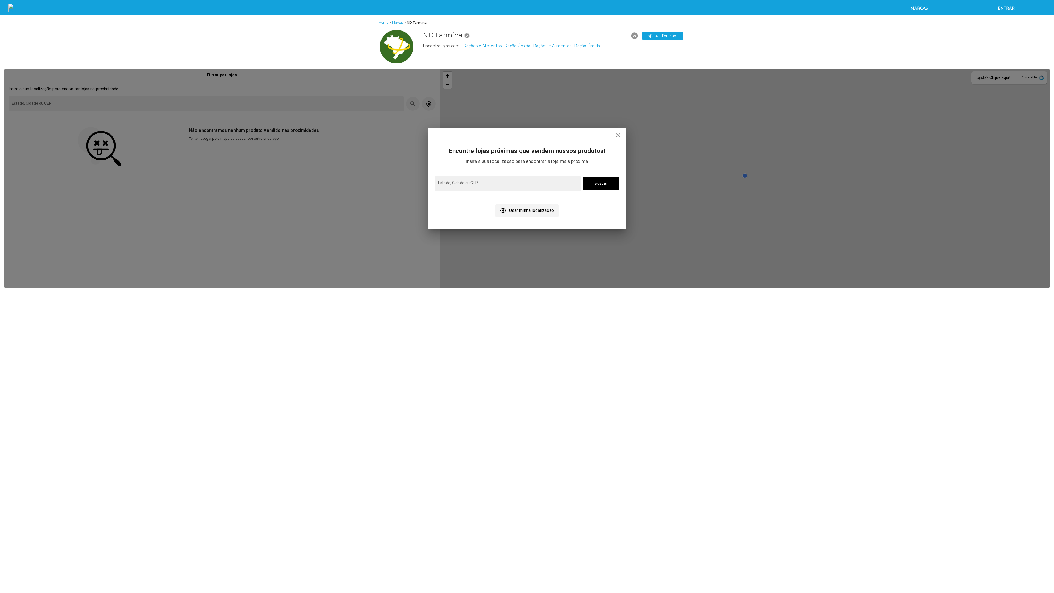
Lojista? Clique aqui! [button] (663, 35)
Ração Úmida (517, 45)
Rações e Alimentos (482, 45)
